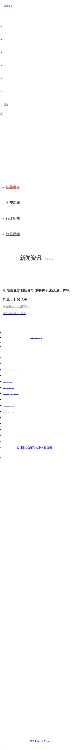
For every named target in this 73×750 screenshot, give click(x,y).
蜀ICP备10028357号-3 (42, 740)
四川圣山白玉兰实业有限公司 (34, 447)
